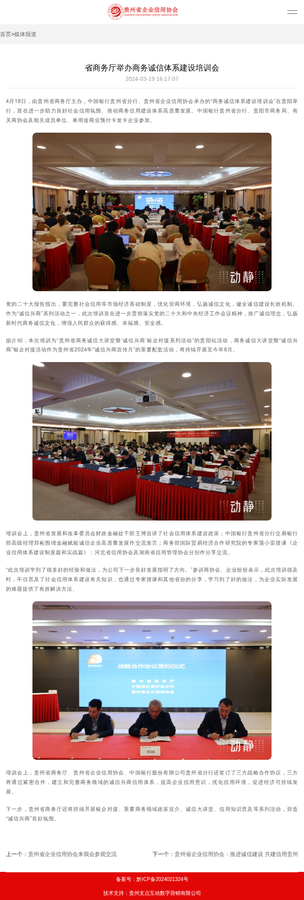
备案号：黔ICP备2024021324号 (152, 879)
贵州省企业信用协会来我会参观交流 (72, 854)
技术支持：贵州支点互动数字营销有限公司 (152, 893)
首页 (5, 34)
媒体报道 (25, 34)
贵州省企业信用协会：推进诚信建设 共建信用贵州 (236, 854)
